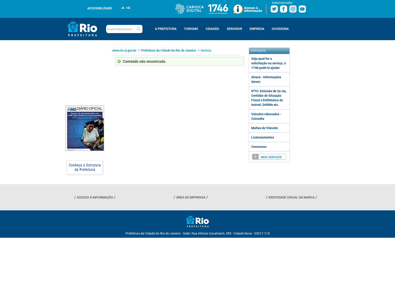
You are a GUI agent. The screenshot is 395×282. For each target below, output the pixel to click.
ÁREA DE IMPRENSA (191, 197)
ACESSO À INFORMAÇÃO (95, 197)
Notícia (206, 50)
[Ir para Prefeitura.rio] (82, 28)
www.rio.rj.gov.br (124, 50)
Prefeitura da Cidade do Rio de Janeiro (168, 50)
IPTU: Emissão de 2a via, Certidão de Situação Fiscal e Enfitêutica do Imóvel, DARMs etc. (269, 98)
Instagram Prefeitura (292, 9)
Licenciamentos (262, 137)
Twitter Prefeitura (274, 9)
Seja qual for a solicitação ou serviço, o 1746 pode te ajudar (268, 63)
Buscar (138, 29)
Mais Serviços (271, 157)
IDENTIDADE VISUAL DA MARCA (291, 197)
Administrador (282, 2)
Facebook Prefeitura (283, 9)
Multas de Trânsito (264, 128)
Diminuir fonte (122, 7)
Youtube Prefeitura (302, 9)
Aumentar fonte (128, 7)
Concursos (259, 146)
